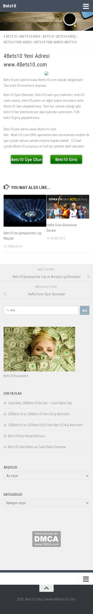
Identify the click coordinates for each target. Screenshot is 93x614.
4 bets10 (10, 36)
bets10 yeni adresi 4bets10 (55, 42)
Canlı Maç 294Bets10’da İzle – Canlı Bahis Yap (40, 403)
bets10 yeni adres (18, 42)
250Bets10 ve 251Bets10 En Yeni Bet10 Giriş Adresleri (45, 425)
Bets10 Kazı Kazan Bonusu (26, 436)
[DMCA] (46, 546)
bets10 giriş (66, 36)
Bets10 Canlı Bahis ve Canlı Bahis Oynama (37, 447)
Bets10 (9, 6)
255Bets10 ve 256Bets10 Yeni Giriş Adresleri (39, 414)
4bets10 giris (29, 36)
